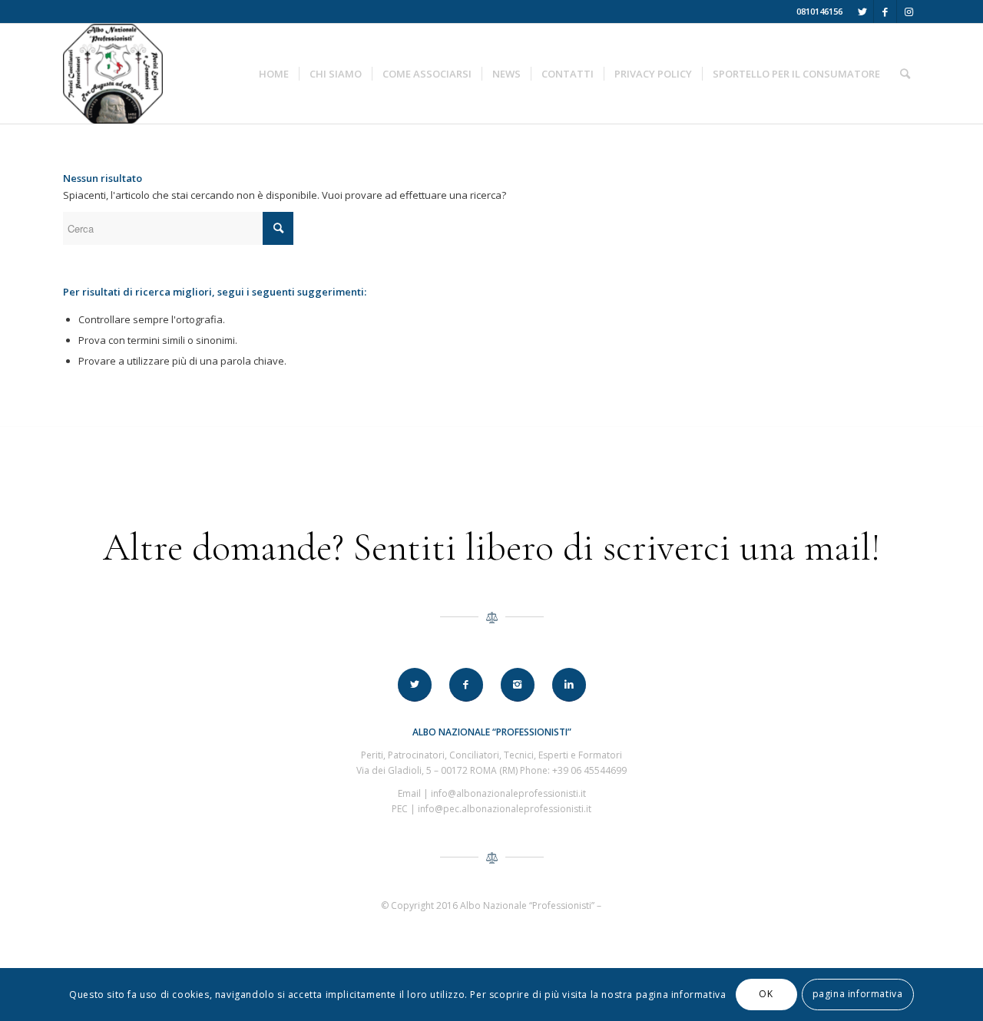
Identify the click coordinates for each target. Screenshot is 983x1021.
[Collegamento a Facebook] (885, 11)
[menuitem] (274, 74)
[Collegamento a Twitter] (862, 11)
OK (766, 994)
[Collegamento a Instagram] (908, 11)
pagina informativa (858, 994)
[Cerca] (905, 74)
